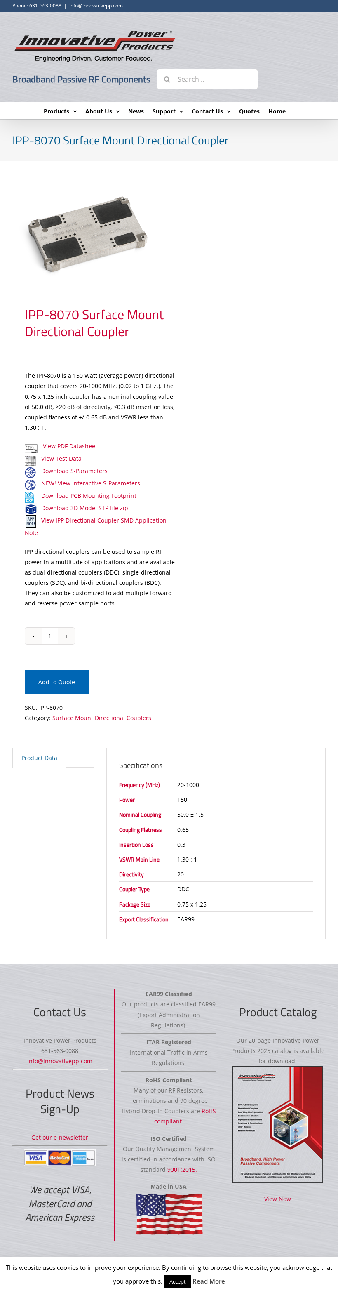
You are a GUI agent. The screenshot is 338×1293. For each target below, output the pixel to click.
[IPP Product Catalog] (278, 1124)
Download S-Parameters (74, 471)
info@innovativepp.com (96, 5)
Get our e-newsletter (59, 1137)
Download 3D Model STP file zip (84, 508)
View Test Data (61, 458)
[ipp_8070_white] (87, 233)
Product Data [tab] (39, 758)
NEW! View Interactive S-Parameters (90, 483)
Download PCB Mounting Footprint (88, 495)
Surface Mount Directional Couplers (101, 718)
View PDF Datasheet (69, 446)
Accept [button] (177, 1281)
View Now (277, 1199)
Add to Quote (56, 682)
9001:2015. (182, 1169)
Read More (208, 1281)
